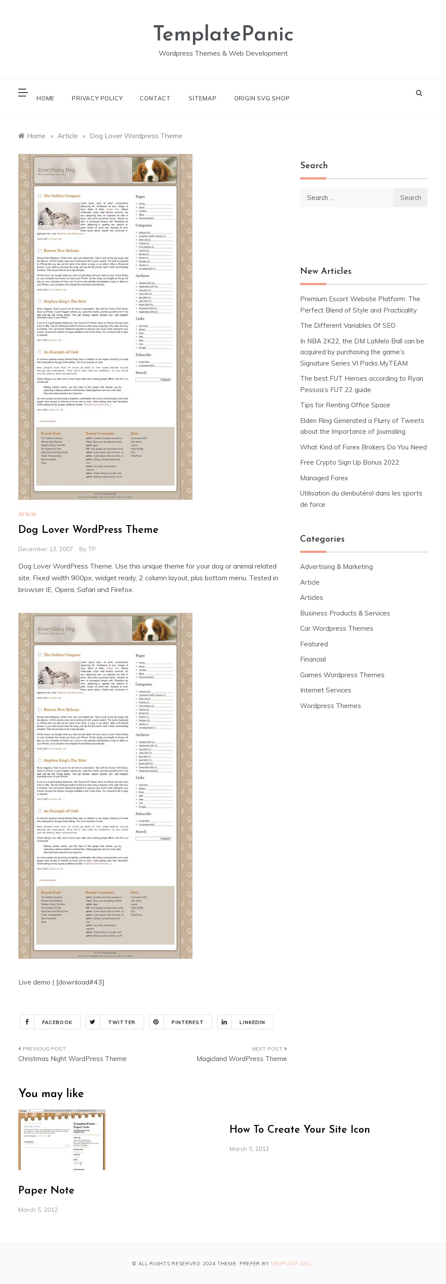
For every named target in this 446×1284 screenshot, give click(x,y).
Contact (155, 98)
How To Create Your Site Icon (300, 1130)
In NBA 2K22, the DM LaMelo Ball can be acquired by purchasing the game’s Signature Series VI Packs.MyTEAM (362, 352)
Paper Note (46, 1191)
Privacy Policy (97, 98)
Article (27, 514)
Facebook (57, 1022)
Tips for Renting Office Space (346, 405)
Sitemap (203, 98)
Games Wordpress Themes (342, 675)
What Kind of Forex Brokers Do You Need (363, 447)
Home (45, 98)
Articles (311, 597)
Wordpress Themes (330, 706)
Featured (314, 644)
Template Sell (291, 1264)
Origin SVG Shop (262, 98)
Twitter (122, 1022)
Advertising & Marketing (336, 566)
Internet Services (325, 690)
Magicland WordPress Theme (241, 1058)
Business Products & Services (345, 613)
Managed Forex (324, 478)
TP (92, 549)
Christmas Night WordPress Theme (72, 1058)
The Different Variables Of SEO (347, 325)
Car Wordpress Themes (336, 628)
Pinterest (188, 1022)
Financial (313, 659)
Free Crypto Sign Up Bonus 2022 (349, 462)
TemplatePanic (223, 35)
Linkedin (252, 1022)
